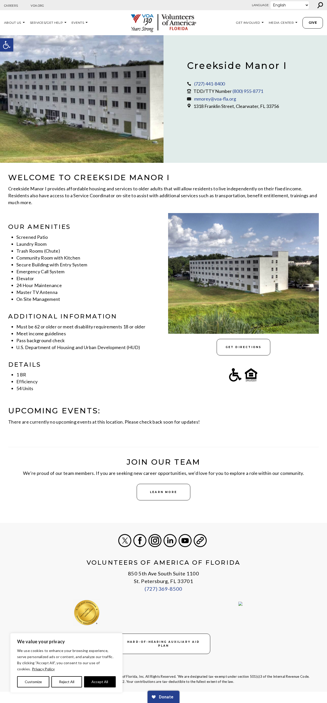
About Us (12, 22)
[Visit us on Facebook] (139, 540)
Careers (11, 5)
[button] (6, 45)
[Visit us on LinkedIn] (170, 540)
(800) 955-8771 (247, 91)
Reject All (66, 682)
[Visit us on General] (200, 540)
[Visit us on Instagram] (154, 540)
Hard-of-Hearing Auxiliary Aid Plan (163, 643)
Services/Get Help (46, 22)
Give (313, 22)
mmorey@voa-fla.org (215, 99)
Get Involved (248, 22)
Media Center (281, 22)
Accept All (99, 682)
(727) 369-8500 (163, 589)
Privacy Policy (43, 669)
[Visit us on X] (124, 540)
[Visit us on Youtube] (185, 540)
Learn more (163, 492)
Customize (33, 682)
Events (78, 22)
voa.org (37, 5)
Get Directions (244, 347)
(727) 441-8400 (209, 84)
